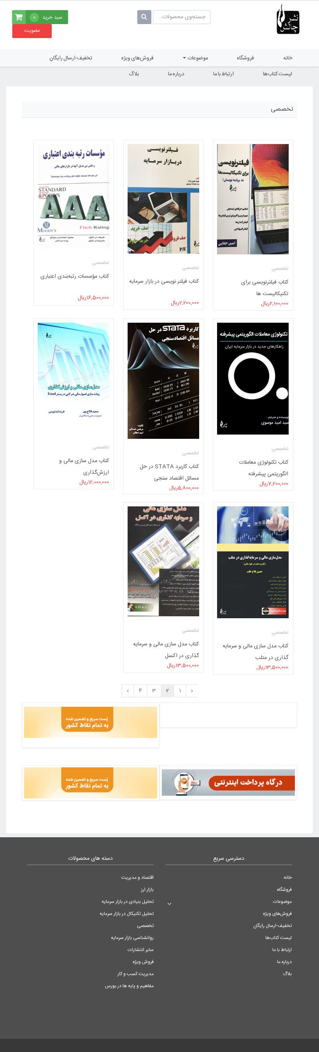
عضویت (32, 30)
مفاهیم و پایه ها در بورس (129, 986)
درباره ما (176, 74)
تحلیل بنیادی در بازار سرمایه (128, 902)
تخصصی (145, 926)
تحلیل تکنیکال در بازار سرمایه (127, 914)
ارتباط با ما (223, 74)
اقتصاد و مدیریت (137, 878)
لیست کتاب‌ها (277, 74)
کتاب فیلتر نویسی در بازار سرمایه (164, 281)
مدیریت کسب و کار (135, 974)
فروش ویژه (143, 962)
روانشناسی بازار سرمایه (132, 938)
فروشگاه (245, 58)
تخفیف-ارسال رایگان (70, 58)
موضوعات (197, 58)
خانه (287, 58)
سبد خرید (47, 17)
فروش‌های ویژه (137, 58)
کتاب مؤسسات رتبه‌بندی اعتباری (75, 276)
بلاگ (134, 74)
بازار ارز (147, 890)
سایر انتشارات (141, 950)
